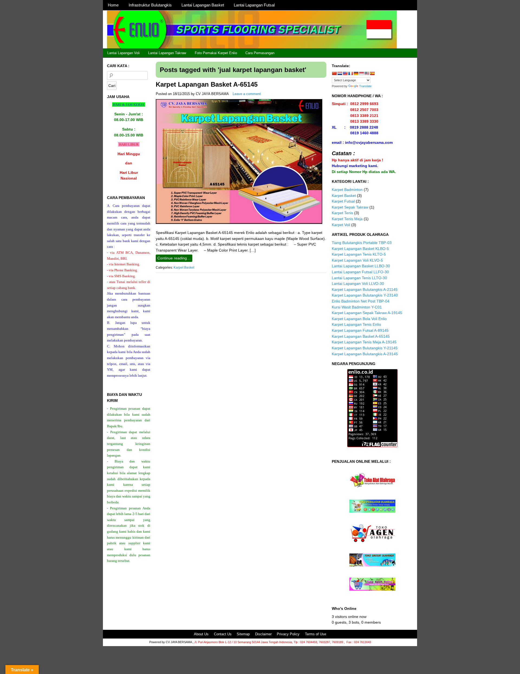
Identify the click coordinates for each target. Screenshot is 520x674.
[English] (345, 73)
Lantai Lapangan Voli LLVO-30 (358, 283)
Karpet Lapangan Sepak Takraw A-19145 (367, 313)
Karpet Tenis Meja (347, 219)
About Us (201, 634)
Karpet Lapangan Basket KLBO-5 (360, 248)
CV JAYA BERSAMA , (180, 642)
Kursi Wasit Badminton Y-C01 (357, 307)
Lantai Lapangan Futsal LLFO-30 (360, 272)
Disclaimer (263, 634)
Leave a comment (247, 94)
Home (113, 5)
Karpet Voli (341, 225)
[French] (350, 73)
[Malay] (366, 73)
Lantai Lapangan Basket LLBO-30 (361, 266)
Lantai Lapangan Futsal (254, 5)
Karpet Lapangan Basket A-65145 (207, 84)
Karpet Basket (184, 267)
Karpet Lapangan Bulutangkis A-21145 (365, 289)
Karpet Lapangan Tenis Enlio (356, 324)
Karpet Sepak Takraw (350, 207)
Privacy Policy (288, 634)
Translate (365, 86)
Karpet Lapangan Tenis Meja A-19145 (364, 342)
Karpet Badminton (347, 189)
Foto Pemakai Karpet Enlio (216, 53)
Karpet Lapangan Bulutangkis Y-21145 (365, 348)
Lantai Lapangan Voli (123, 53)
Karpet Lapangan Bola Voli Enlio (359, 319)
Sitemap (243, 634)
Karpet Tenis (342, 213)
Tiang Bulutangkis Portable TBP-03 (362, 242)
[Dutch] (339, 73)
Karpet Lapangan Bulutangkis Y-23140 (365, 295)
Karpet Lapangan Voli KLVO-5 (357, 260)
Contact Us (223, 634)
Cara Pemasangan (259, 53)
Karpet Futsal (343, 201)
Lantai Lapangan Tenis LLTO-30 (359, 278)
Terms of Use (315, 634)
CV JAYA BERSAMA (212, 94)
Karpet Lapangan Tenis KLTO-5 (359, 254)
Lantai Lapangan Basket (202, 5)
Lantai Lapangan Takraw (167, 53)
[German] (355, 73)
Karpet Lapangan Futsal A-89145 (360, 330)
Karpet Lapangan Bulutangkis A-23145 (365, 354)
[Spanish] (372, 73)
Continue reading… (174, 258)
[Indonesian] (361, 73)
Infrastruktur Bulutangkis (150, 5)
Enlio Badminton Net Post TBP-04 (360, 301)
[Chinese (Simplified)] (334, 73)
